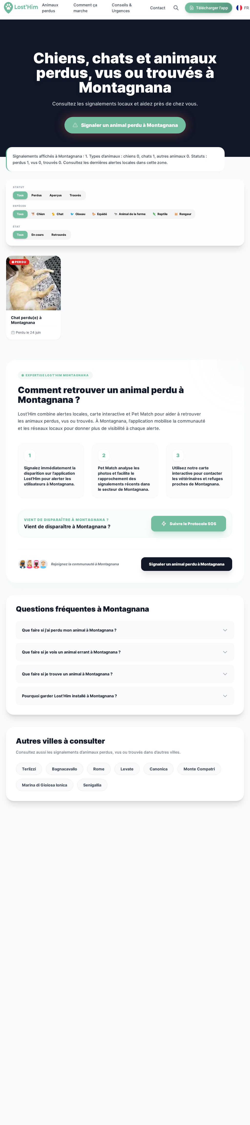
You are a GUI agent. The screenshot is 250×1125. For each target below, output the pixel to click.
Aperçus (56, 195)
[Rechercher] (176, 8)
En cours (37, 234)
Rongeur (182, 214)
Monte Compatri (199, 768)
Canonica (158, 768)
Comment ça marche (85, 7)
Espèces (19, 205)
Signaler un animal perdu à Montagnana (129, 125)
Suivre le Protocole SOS (193, 523)
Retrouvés (59, 234)
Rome (98, 768)
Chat (57, 214)
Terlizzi (29, 768)
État (16, 226)
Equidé (99, 214)
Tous (20, 195)
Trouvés (75, 195)
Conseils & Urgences (122, 7)
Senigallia (92, 785)
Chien (38, 214)
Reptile (159, 214)
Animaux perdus (50, 7)
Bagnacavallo (64, 768)
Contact (157, 7)
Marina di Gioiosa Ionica (44, 785)
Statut (18, 187)
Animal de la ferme (130, 214)
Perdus (36, 195)
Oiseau (77, 214)
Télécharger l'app (212, 7)
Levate (127, 768)
